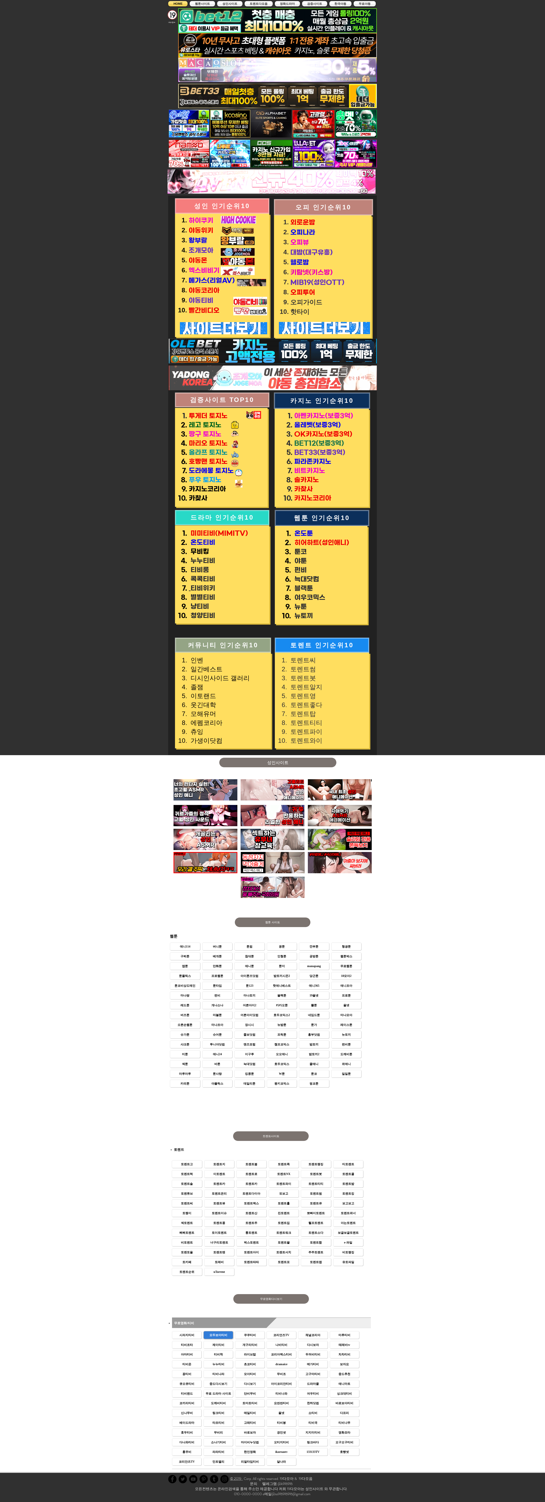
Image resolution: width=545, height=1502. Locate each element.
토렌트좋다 (305, 704)
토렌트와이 (305, 740)
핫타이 (300, 311)
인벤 (196, 660)
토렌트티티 (305, 722)
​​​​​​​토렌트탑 (302, 713)
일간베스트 (205, 669)
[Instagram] (224, 1479)
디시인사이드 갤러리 (219, 678)
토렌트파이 (305, 731)
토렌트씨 (302, 660)
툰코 (300, 552)
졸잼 (196, 686)
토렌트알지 (305, 686)
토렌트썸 (302, 669)
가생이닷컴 (205, 740)
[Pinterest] (203, 1479)
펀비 (300, 570)
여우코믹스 (309, 597)
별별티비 (202, 597)
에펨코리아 (205, 722)
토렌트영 (302, 695)
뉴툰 (300, 606)
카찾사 (198, 498)
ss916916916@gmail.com (292, 1493)
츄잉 (196, 731)
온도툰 (303, 533)
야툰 (300, 561)
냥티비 (199, 606)
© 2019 (236, 1478)
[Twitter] (183, 1479)
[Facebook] (172, 1479)
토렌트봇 (302, 678)
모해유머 (202, 713)
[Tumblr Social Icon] (214, 1479)
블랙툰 (303, 588)
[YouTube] (193, 1479)
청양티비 (202, 615)
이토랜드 (202, 695)
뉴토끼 (303, 616)
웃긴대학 (202, 704)
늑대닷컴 (306, 579)
